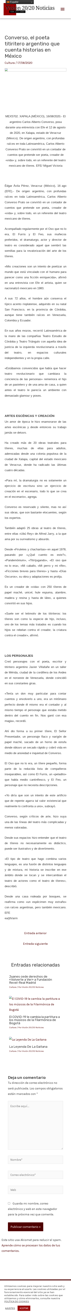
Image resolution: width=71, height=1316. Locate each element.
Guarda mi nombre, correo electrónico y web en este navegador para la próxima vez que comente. (32, 1209)
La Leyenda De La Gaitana (28, 1047)
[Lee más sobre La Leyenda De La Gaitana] (28, 1039)
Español (13, 2)
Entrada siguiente (35, 943)
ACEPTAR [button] (24, 1308)
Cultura (10, 63)
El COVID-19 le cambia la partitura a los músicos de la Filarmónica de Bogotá (34, 1020)
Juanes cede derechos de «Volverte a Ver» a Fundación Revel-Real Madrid (30, 980)
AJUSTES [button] (10, 1308)
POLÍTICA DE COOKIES (16, 1301)
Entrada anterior (35, 933)
